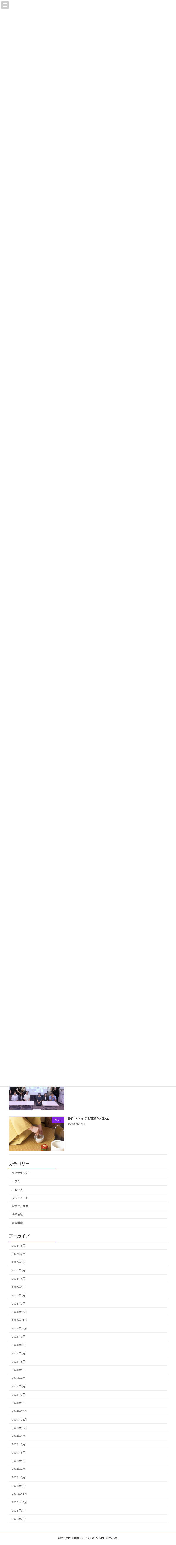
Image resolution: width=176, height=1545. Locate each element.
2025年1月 (18, 1403)
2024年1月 (18, 1485)
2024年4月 (18, 1469)
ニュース (17, 1189)
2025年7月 (18, 1353)
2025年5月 (18, 1370)
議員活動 (17, 1223)
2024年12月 (19, 1411)
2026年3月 (18, 1287)
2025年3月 (18, 1386)
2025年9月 (18, 1337)
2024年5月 (18, 1461)
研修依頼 (17, 1214)
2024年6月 (18, 1452)
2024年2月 (18, 1477)
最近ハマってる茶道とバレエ (88, 1118)
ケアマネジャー (21, 1173)
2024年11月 (19, 1419)
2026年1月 (18, 1303)
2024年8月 (18, 1436)
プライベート (20, 1198)
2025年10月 (19, 1328)
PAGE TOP (167, 1494)
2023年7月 (18, 1518)
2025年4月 (18, 1378)
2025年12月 (19, 1312)
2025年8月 (18, 1345)
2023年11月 (19, 1494)
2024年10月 (19, 1428)
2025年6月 (18, 1361)
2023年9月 (18, 1510)
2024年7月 (18, 1444)
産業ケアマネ (20, 1206)
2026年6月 (18, 1262)
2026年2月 (18, 1295)
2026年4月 (18, 1279)
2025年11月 (19, 1320)
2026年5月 (18, 1270)
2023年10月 (19, 1502)
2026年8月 (18, 1245)
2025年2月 (18, 1395)
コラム (16, 1181)
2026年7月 (18, 1254)
